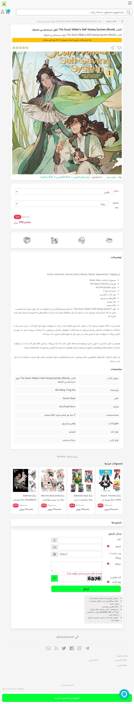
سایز (116, 191)
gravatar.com (106, 612)
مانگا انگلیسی (63, 177)
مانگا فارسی (122, 665)
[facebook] (71, 648)
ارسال (86, 588)
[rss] (56, 648)
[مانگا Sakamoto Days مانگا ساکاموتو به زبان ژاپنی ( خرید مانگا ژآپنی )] (81, 480)
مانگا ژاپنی (93, 660)
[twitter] (64, 648)
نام (119, 539)
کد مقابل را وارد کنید (115, 579)
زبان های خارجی (81, 177)
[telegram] (87, 648)
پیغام (118, 564)
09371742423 (65, 637)
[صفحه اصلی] (122, 21)
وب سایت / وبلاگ (115, 555)
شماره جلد (115, 205)
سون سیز (111, 177)
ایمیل (118, 546)
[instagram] (79, 648)
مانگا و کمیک (111, 21)
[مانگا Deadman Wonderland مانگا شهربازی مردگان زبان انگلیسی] (24, 480)
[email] (48, 648)
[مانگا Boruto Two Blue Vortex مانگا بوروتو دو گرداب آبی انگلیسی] (109, 480)
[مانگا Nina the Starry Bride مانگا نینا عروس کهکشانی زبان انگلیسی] (52, 480)
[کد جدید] (54, 578)
